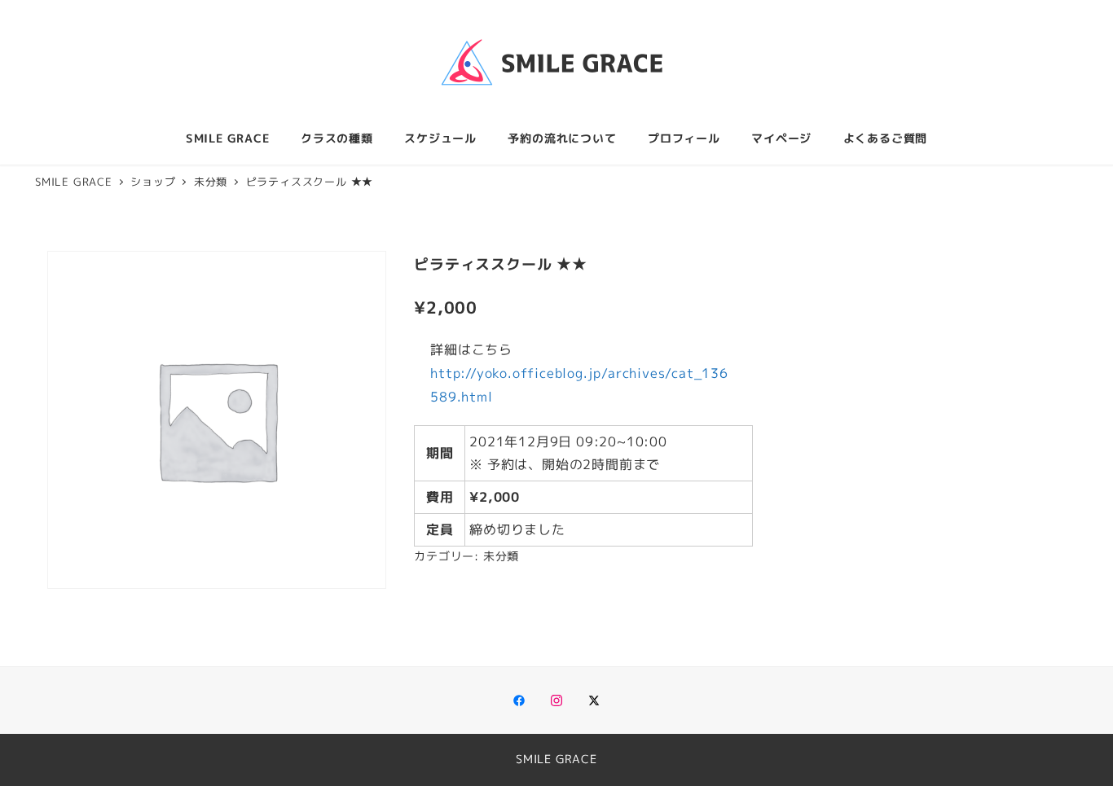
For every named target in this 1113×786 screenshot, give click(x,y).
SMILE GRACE (556, 759)
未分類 (501, 556)
